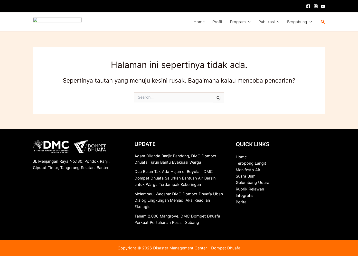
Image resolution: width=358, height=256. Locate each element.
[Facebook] (308, 6)
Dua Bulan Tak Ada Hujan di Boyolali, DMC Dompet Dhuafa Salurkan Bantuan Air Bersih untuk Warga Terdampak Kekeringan (175, 178)
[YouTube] (323, 6)
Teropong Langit (251, 163)
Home (199, 21)
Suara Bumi (246, 176)
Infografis (244, 195)
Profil (217, 21)
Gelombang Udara (252, 182)
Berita (241, 201)
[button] (248, 21)
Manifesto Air (248, 169)
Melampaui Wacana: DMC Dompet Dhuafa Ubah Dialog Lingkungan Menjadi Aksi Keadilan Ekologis (178, 200)
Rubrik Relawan (250, 189)
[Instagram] (315, 6)
